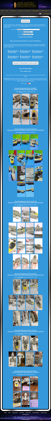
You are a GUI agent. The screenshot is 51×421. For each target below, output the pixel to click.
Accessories (20, 10)
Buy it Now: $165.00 (12, 57)
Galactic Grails (44, 10)
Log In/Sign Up (46, 13)
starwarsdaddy (20, 277)
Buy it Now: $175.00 (36, 57)
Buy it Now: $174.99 (24, 57)
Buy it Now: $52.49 (24, 52)
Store (7, 10)
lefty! (21, 374)
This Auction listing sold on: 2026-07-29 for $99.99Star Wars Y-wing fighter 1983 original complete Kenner (25, 89)
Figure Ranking (35, 10)
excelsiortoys (20, 204)
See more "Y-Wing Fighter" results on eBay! (26, 63)
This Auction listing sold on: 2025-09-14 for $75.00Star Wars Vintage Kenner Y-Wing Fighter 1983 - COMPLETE (25, 371)
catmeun (20, 91)
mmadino (21, 132)
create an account (24, 25)
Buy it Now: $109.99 (36, 52)
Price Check (27, 10)
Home (2, 10)
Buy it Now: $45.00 (12, 52)
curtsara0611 (20, 333)
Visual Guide (13, 10)
